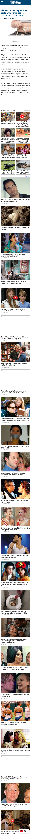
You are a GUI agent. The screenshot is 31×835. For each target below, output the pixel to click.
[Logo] (15, 2)
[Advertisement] (15, 104)
